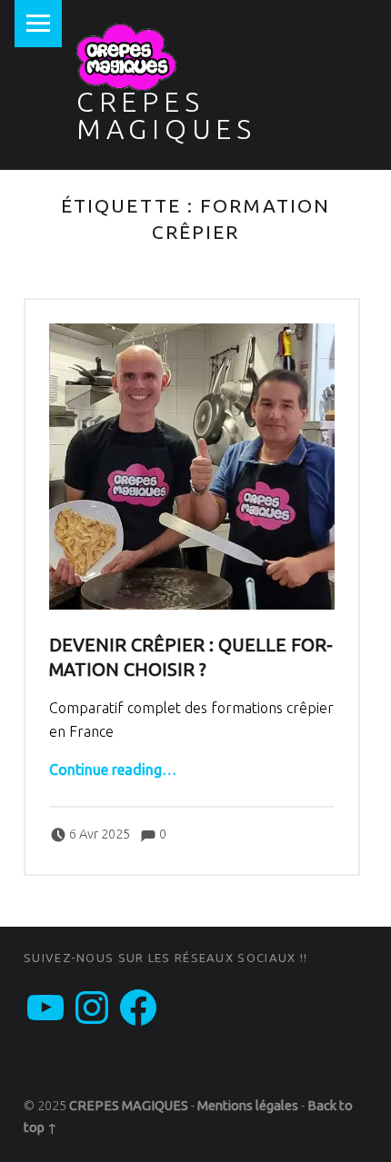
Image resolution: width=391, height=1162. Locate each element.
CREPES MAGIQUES (166, 115)
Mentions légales (247, 1105)
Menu (38, 23)
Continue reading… (112, 769)
